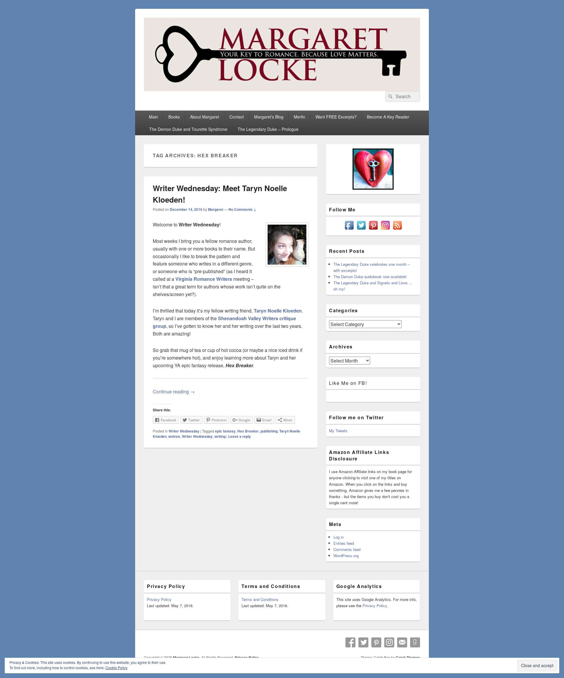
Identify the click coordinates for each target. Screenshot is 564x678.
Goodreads (415, 642)
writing (220, 436)
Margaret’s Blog (268, 117)
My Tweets (338, 430)
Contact (236, 117)
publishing (269, 431)
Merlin (299, 117)
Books (174, 117)
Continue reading (174, 391)
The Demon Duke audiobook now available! (370, 276)
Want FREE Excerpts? (336, 117)
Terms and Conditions (259, 599)
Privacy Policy (159, 599)
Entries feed (343, 543)
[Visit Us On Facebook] (349, 229)
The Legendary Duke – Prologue (268, 129)
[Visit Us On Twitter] (361, 229)
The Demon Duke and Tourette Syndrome (188, 129)
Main (153, 117)
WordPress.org (346, 555)
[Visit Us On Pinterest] (373, 229)
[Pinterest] (376, 642)
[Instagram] (389, 642)
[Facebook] (350, 642)
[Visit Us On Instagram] (385, 229)
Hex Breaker (248, 431)
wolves (174, 436)
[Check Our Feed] (397, 229)
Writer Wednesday (184, 431)
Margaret (215, 209)
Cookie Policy (116, 667)
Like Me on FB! (348, 383)
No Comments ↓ (242, 209)
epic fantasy (225, 431)
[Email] (402, 642)
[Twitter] (363, 642)
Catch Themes (408, 657)
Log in (338, 537)
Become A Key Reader (388, 117)
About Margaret (204, 117)
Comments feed (346, 549)
